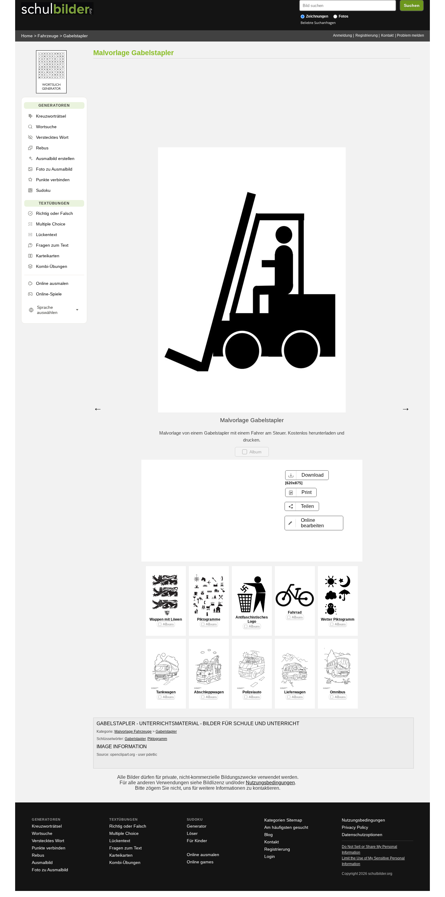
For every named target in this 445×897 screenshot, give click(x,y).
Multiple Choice (124, 833)
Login (269, 856)
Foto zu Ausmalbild (50, 869)
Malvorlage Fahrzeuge (133, 731)
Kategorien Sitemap (283, 820)
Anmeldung (342, 35)
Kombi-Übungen (124, 862)
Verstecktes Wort (48, 840)
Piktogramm (157, 739)
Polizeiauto (251, 692)
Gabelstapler (75, 35)
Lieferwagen (294, 692)
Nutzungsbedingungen (270, 782)
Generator (196, 826)
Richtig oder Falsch (127, 826)
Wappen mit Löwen (166, 619)
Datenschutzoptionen (362, 834)
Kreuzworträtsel (47, 826)
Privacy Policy (355, 827)
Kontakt (387, 35)
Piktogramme (208, 619)
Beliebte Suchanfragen (318, 22)
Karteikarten (121, 855)
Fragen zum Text (125, 847)
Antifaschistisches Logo (252, 619)
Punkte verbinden (48, 847)
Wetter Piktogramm (337, 619)
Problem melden (410, 35)
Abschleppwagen (209, 692)
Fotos (343, 16)
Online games (200, 861)
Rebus (38, 855)
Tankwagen (166, 692)
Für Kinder (197, 840)
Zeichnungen (316, 16)
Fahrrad (295, 612)
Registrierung (366, 35)
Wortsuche (42, 833)
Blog (268, 834)
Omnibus (337, 692)
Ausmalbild (42, 862)
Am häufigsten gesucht (286, 827)
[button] (314, 523)
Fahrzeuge (48, 35)
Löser (192, 833)
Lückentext (119, 840)
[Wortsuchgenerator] (51, 92)
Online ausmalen (203, 854)
